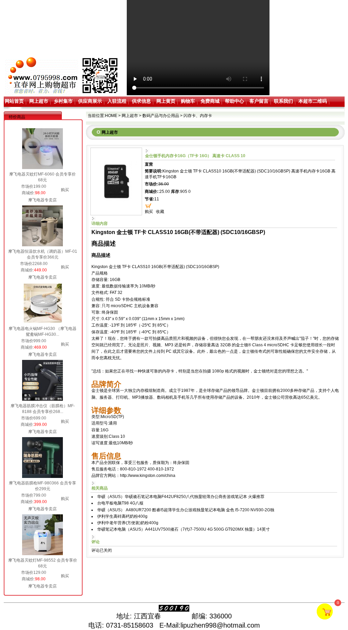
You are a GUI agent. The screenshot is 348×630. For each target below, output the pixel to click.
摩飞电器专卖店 (42, 200)
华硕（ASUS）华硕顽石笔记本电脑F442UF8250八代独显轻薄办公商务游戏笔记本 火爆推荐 (180, 496)
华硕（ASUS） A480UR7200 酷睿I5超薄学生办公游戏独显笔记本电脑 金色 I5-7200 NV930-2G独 (185, 510)
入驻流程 (116, 101)
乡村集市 (63, 101)
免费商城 (210, 101)
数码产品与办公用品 (160, 115)
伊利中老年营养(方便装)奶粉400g (127, 522)
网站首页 (14, 101)
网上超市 (38, 101)
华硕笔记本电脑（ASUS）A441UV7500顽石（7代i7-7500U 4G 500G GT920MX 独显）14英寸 (183, 529)
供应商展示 (90, 101)
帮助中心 (234, 101)
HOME (111, 115)
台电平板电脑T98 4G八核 (120, 503)
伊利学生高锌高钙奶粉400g (122, 516)
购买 (65, 189)
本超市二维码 (312, 101)
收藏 (160, 211)
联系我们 (283, 101)
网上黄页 (165, 101)
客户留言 (258, 101)
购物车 (188, 101)
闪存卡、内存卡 (198, 115)
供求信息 (141, 101)
